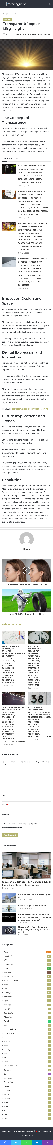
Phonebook (8, 976)
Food (6, 1045)
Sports (6, 1054)
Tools (6, 1115)
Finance (7, 1041)
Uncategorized (10, 1029)
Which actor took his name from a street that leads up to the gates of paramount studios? (34, 917)
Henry (8, 34)
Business (7, 972)
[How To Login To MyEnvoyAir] (9, 908)
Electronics (8, 1082)
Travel (6, 1021)
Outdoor (7, 1090)
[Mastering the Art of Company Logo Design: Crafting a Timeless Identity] (9, 930)
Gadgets (7, 1094)
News (6, 1001)
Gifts (5, 1119)
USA (5, 960)
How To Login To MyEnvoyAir (32, 906)
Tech (6, 968)
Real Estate (8, 1013)
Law (5, 989)
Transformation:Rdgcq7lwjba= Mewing (30, 409)
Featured (7, 1098)
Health (6, 984)
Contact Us (29, 1135)
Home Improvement (12, 980)
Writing (6, 1086)
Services (7, 1005)
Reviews (7, 1070)
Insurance (8, 1078)
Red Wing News (44, 1131)
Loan (6, 1062)
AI (4, 1111)
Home (7, 14)
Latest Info (15, 14)
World (6, 952)
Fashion (7, 1009)
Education (8, 1017)
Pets (5, 1058)
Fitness (7, 1106)
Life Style (7, 993)
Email (5, 805)
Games (6, 1074)
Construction (9, 1033)
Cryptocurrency (10, 1066)
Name (5, 795)
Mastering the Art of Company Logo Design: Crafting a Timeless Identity (34, 929)
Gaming (7, 1050)
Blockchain (8, 997)
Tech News (8, 964)
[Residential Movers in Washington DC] (9, 898)
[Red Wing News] (16, 4)
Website (5, 814)
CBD (5, 1037)
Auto (5, 1025)
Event (6, 1102)
